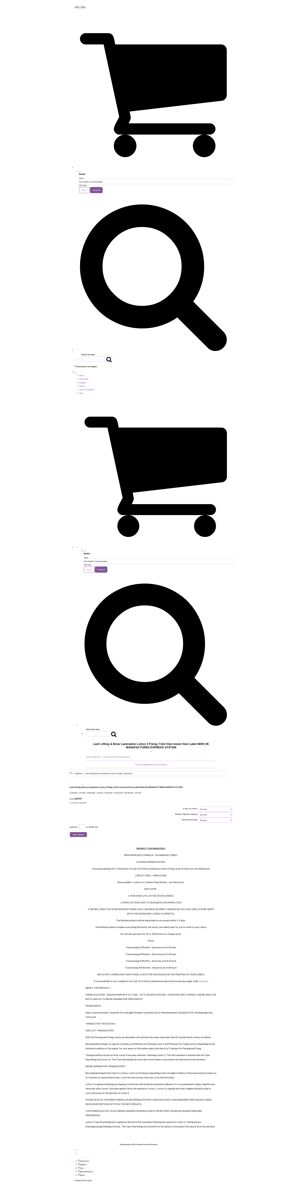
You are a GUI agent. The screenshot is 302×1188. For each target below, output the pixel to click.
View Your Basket (142, 764)
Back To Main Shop (93, 757)
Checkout (96, 190)
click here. (203, 981)
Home (81, 375)
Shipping (82, 382)
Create (89, 1180)
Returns (82, 386)
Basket (84, 190)
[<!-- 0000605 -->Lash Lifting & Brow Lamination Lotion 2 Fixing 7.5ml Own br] (73, 780)
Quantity (73, 827)
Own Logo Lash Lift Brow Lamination (116, 757)
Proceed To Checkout (158, 764)
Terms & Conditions (86, 389)
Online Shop (83, 379)
